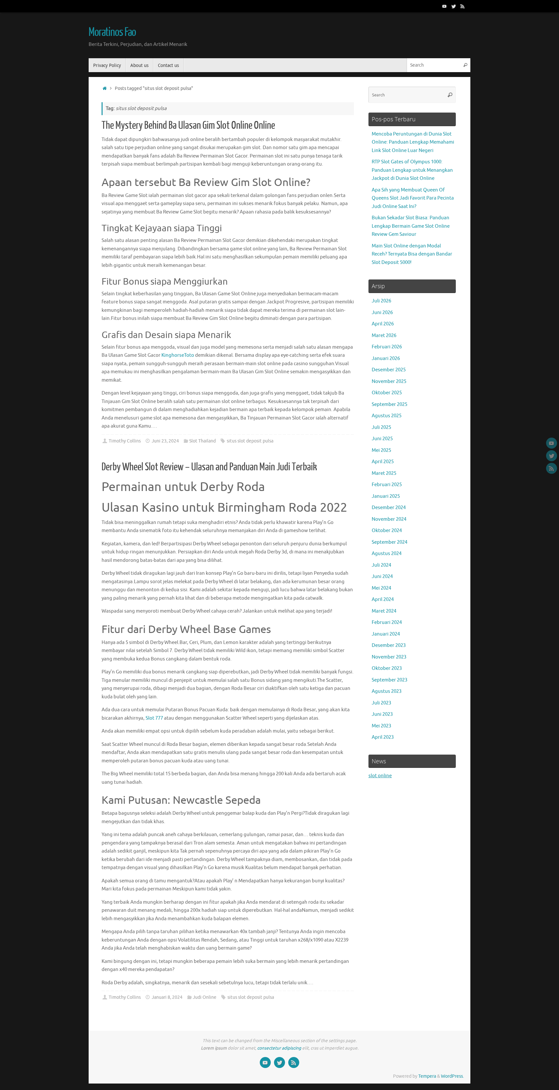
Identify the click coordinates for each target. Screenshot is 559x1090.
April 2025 (383, 462)
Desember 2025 (389, 370)
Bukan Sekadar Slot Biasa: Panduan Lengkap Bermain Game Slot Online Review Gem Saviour (411, 226)
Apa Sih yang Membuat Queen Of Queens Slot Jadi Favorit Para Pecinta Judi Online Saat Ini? (413, 198)
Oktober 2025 (387, 393)
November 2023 (389, 657)
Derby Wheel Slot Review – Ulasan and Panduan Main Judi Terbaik (209, 467)
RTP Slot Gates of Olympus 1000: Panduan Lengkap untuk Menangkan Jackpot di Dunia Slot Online (412, 170)
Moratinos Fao (112, 32)
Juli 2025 (381, 427)
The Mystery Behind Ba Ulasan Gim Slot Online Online (188, 125)
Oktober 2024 (387, 531)
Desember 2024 (389, 508)
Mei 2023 (381, 726)
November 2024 (389, 519)
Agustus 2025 (386, 416)
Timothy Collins (125, 441)
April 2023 (383, 737)
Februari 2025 (387, 485)
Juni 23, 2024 (165, 441)
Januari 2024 (386, 634)
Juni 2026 (382, 313)
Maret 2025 (384, 473)
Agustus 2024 (386, 553)
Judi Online (204, 997)
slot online (380, 776)
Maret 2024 (384, 611)
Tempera (427, 1076)
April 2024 (383, 599)
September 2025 (389, 404)
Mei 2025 (381, 450)
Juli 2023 (381, 703)
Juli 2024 (381, 565)
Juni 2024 (382, 576)
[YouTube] (444, 6)
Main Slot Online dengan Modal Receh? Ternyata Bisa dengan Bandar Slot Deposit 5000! (412, 254)
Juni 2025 (382, 439)
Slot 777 (154, 718)
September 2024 (389, 542)
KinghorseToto (177, 355)
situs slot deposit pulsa (250, 441)
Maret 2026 (384, 335)
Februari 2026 (387, 347)
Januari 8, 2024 (167, 997)
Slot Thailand (202, 441)
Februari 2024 (387, 622)
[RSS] (462, 6)
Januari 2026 (386, 358)
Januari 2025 (386, 496)
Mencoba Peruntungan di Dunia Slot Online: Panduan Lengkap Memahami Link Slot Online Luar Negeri (413, 142)
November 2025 (389, 381)
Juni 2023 (382, 714)
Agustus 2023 (386, 691)
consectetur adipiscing (279, 1048)
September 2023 (389, 680)
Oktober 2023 (387, 668)
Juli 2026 (381, 301)
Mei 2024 (381, 588)
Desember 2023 (389, 645)
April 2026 (383, 324)
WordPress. (452, 1076)
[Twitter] (453, 6)
